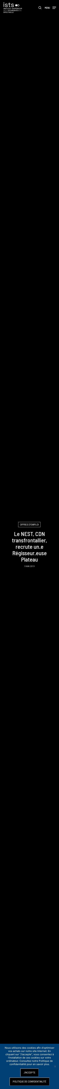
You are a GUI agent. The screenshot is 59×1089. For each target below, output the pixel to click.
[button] (50, 7)
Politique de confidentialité (29, 1081)
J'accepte (29, 1072)
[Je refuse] (55, 1066)
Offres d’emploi (29, 524)
